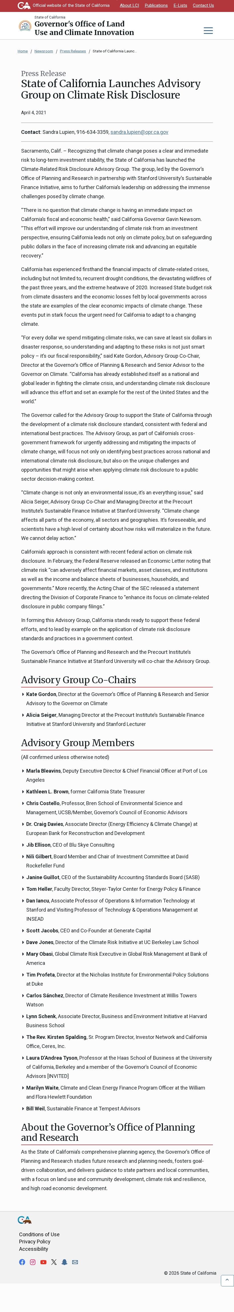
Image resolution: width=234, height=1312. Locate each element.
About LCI (129, 5)
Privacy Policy (35, 1242)
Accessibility (33, 1249)
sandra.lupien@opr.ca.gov (139, 132)
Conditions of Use (39, 1234)
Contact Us (203, 5)
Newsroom (44, 51)
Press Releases (73, 51)
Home (23, 51)
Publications (156, 5)
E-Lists (180, 5)
